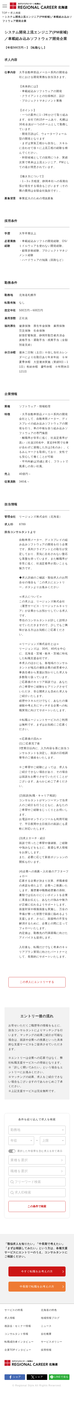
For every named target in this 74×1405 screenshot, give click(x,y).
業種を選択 (19, 1160)
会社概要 (46, 1334)
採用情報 (46, 1350)
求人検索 (15, 13)
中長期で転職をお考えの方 (37, 1286)
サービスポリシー (51, 1342)
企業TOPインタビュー (18, 1350)
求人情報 (10, 1318)
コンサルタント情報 (17, 1334)
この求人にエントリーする (37, 981)
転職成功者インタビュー (19, 1342)
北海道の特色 (49, 1310)
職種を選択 (19, 1171)
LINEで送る (61, 1377)
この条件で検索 (37, 1206)
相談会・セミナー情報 (18, 1326)
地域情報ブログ (50, 1318)
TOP (4, 13)
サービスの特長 (14, 1310)
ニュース (46, 1326)
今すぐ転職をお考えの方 (37, 1271)
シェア (17, 1377)
